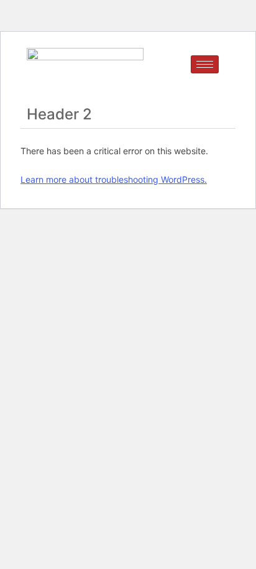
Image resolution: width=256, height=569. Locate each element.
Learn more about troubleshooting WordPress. (114, 179)
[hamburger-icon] (205, 64)
